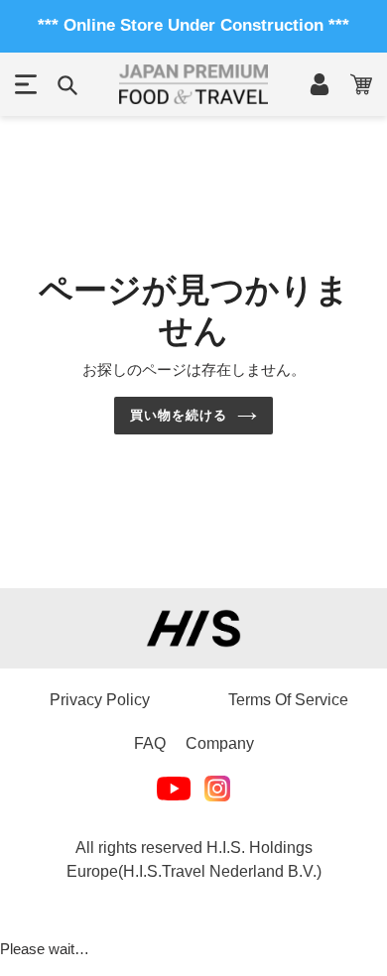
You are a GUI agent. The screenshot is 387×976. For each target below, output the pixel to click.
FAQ (150, 743)
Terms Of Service (288, 699)
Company (220, 743)
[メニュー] (26, 84)
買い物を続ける (178, 415)
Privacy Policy (100, 699)
